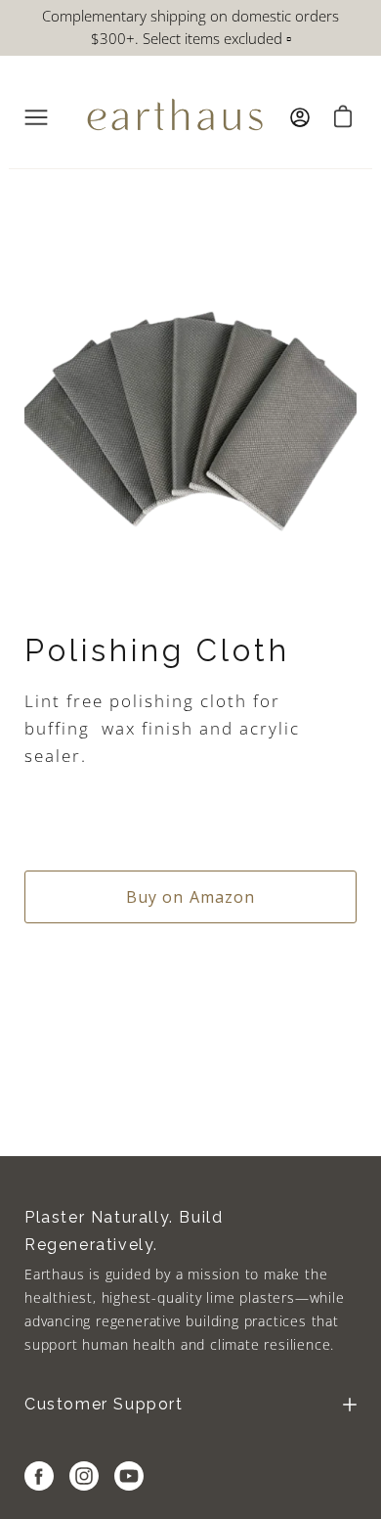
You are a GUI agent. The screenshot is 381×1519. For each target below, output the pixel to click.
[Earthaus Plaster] (175, 117)
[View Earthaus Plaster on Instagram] (84, 1476)
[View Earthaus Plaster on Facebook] (39, 1476)
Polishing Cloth (157, 650)
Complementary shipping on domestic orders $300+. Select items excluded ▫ (190, 27)
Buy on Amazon (191, 897)
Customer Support (104, 1404)
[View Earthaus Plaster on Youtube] (129, 1476)
